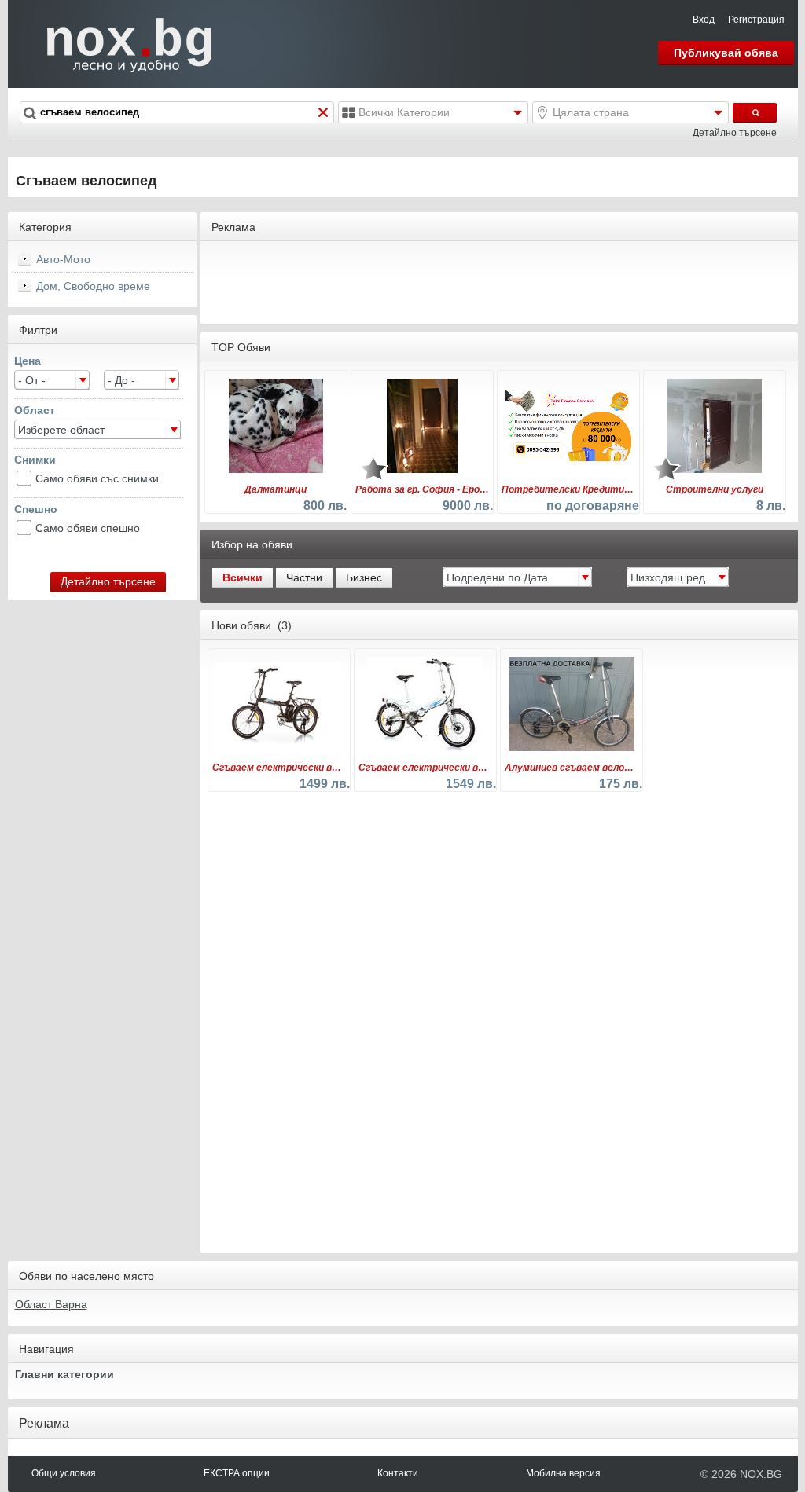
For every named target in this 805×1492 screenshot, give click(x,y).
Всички (242, 577)
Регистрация (756, 19)
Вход (704, 19)
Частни (304, 577)
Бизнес (364, 577)
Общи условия (63, 1473)
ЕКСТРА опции (237, 1473)
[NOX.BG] (119, 43)
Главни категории (64, 1374)
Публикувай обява (726, 52)
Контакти (397, 1473)
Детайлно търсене (735, 132)
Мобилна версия (563, 1473)
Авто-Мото (63, 259)
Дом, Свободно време (93, 286)
